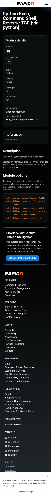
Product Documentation (18, 401)
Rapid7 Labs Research (17, 374)
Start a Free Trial (14, 306)
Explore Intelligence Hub (22, 258)
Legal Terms (10, 466)
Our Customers (13, 340)
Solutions (10, 295)
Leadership (11, 333)
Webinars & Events (15, 370)
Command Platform (15, 284)
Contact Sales (12, 317)
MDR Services (12, 291)
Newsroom (11, 337)
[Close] (47, 476)
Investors (10, 347)
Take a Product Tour (16, 310)
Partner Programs (14, 343)
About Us (10, 330)
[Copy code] (43, 198)
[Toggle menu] (46, 3)
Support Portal (13, 397)
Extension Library (14, 404)
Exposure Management (17, 288)
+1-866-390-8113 (14, 424)
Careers (9, 350)
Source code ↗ (13, 139)
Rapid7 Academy (14, 407)
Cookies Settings (25, 492)
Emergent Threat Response (19, 367)
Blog (7, 363)
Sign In (8, 394)
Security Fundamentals (17, 381)
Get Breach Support (16, 313)
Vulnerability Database (17, 377)
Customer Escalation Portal (19, 411)
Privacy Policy (10, 470)
